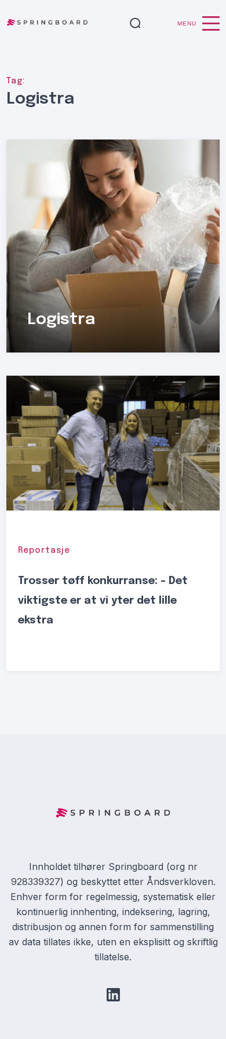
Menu (186, 23)
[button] (135, 24)
